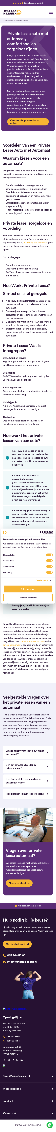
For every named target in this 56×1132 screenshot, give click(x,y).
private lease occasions (33, 641)
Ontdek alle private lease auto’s (24, 121)
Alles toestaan (28, 589)
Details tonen (42, 580)
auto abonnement (12, 645)
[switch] (49, 560)
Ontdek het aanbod (17, 944)
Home (5, 20)
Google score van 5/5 (33, 3)
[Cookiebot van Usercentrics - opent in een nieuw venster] (40, 532)
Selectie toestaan (28, 597)
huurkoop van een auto (35, 242)
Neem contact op (19, 883)
